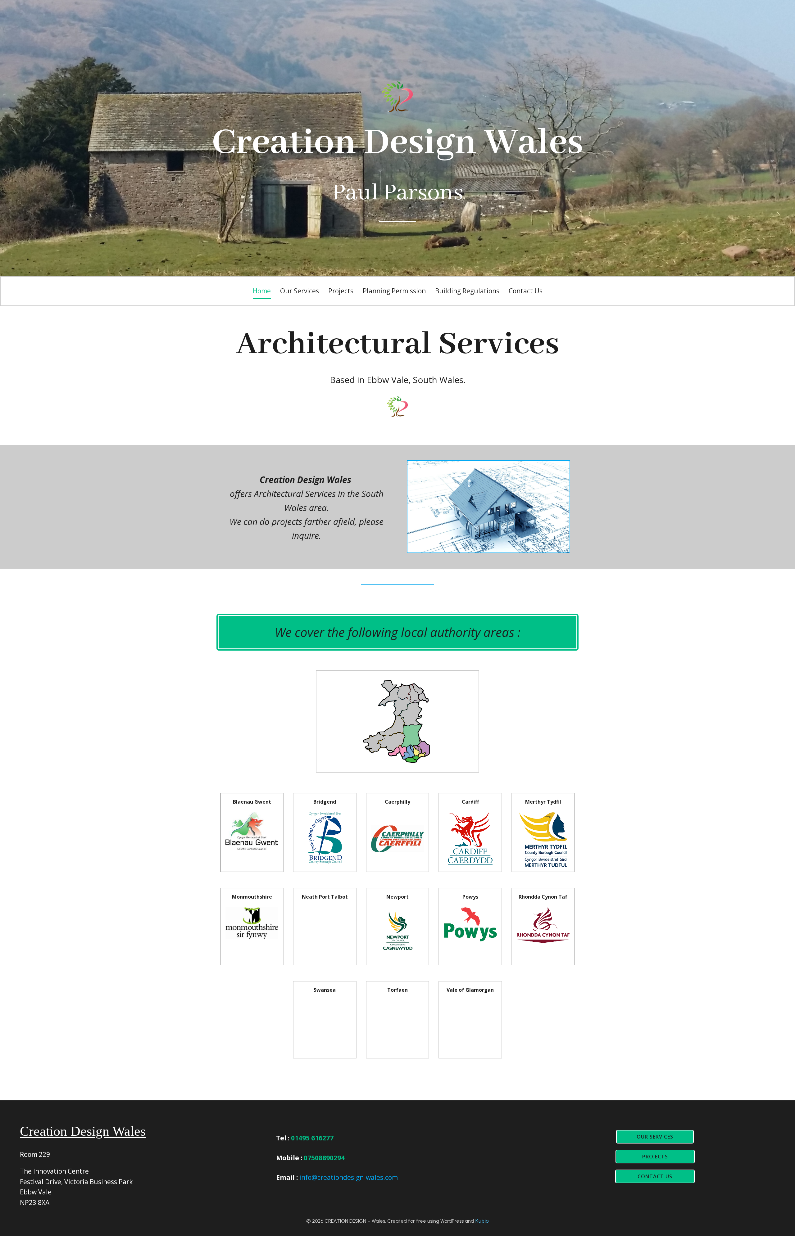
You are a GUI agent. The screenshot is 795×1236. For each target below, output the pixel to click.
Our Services (299, 290)
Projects (340, 290)
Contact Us (526, 290)
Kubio (482, 1220)
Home (262, 290)
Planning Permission (394, 290)
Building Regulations (467, 290)
